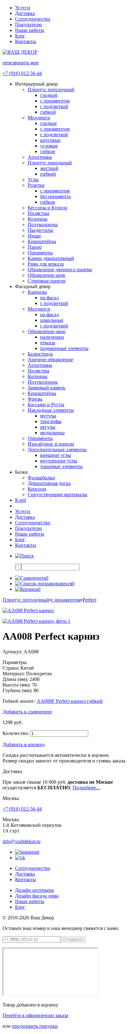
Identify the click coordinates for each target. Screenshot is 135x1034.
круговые (50, 140)
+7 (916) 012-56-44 (22, 73)
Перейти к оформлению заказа (35, 1015)
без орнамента (55, 196)
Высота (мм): (16, 684)
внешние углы (55, 455)
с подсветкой (54, 106)
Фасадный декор (33, 286)
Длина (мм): (15, 679)
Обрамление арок (46, 275)
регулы (47, 427)
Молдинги (39, 117)
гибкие (47, 151)
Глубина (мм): (17, 690)
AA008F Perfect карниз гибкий (70, 701)
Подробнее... (86, 787)
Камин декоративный (51, 258)
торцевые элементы (61, 466)
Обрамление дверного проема (60, 269)
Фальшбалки (41, 477)
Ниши (34, 235)
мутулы (48, 415)
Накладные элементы (51, 410)
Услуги (22, 7)
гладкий (48, 95)
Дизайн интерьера (34, 890)
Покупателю (28, 24)
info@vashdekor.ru (21, 841)
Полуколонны (43, 224)
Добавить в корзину (24, 744)
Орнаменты (40, 252)
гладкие (48, 123)
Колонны (37, 219)
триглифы (51, 421)
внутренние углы (58, 460)
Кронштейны (42, 241)
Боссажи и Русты (46, 404)
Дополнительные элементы (57, 449)
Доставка (25, 13)
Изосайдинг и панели (51, 444)
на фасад (49, 297)
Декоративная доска (49, 483)
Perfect (89, 599)
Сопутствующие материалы (57, 494)
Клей (20, 500)
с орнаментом (55, 100)
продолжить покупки (35, 1026)
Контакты (25, 41)
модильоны (52, 432)
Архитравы (40, 157)
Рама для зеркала (46, 264)
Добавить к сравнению (27, 711)
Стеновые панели (47, 280)
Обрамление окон (47, 331)
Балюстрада (40, 354)
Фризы (35, 399)
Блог (20, 35)
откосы (47, 342)
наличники (52, 337)
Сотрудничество (32, 19)
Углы (33, 179)
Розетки (36, 185)
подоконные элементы (64, 348)
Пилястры (38, 213)
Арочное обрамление (50, 359)
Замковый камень (46, 387)
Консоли (37, 489)
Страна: (11, 668)
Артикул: (12, 651)
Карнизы (37, 292)
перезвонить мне (21, 62)
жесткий (49, 168)
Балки (21, 472)
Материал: (14, 673)
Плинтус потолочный (51, 89)
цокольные (51, 320)
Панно (35, 247)
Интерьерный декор (36, 84)
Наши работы (29, 30)
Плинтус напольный (50, 162)
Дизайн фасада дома (36, 895)
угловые (49, 145)
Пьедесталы (40, 230)
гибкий (48, 112)
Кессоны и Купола (47, 207)
